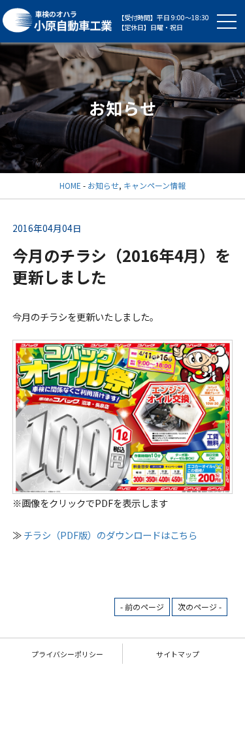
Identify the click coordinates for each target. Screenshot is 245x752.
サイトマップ (177, 654)
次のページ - (199, 606)
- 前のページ (142, 606)
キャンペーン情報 (154, 185)
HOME (70, 185)
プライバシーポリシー (67, 654)
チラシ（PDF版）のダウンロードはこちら (110, 535)
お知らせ (103, 185)
